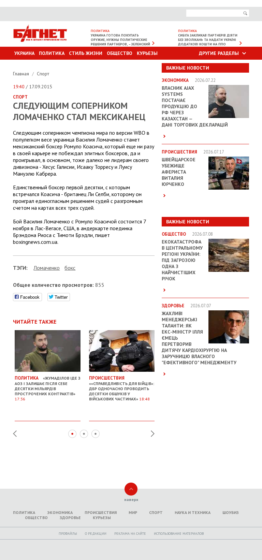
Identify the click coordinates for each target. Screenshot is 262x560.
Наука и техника (192, 512)
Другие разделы (219, 53)
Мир (133, 512)
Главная (21, 74)
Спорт (43, 74)
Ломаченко (46, 267)
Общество (119, 53)
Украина (24, 53)
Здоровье (70, 517)
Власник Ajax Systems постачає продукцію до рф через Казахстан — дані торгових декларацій (195, 106)
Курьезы (147, 53)
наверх (131, 499)
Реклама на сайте (130, 533)
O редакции (95, 533)
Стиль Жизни (85, 53)
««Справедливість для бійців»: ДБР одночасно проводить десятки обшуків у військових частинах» (121, 388)
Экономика (60, 512)
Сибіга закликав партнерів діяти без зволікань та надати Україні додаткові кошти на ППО (207, 39)
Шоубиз (230, 512)
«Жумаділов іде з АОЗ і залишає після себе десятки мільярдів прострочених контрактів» (48, 388)
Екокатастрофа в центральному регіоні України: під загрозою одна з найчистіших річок (182, 260)
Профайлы (68, 533)
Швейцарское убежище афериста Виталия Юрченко (178, 172)
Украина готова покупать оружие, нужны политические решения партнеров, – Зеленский (120, 39)
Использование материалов (179, 533)
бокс (69, 267)
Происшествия (101, 512)
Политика (51, 53)
